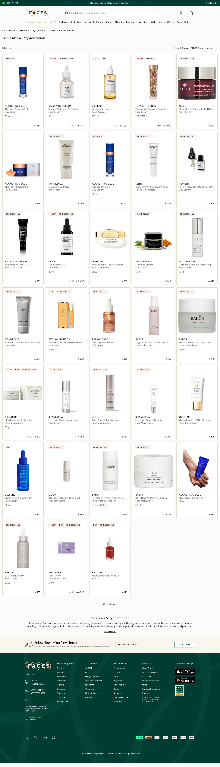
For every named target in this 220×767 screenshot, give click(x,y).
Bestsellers (61, 676)
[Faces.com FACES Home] (37, 12)
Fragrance (61, 680)
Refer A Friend (120, 685)
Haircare (61, 697)
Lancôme (89, 685)
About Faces (148, 668)
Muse (144, 685)
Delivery (117, 689)
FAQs (116, 676)
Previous (70, 2)
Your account (120, 668)
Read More (110, 631)
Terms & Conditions (151, 689)
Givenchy (89, 689)
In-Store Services (150, 672)
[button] (6, 3)
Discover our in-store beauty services (110, 2)
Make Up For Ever (92, 693)
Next (149, 2)
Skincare (61, 689)
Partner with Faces (150, 680)
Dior (87, 672)
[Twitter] (53, 737)
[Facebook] (27, 737)
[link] (109, 22)
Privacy (145, 693)
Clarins (88, 697)
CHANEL (88, 668)
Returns (117, 693)
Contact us (147, 676)
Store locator (119, 701)
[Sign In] (181, 13)
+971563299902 (38, 693)
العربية (15, 2)
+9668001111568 (37, 683)
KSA (8, 3)
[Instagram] (45, 737)
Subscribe (185, 644)
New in (60, 672)
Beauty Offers (63, 701)
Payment (118, 680)
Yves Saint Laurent (93, 680)
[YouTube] (36, 737)
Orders (117, 672)
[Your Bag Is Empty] (191, 13)
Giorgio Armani (92, 676)
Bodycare (61, 693)
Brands (60, 668)
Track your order (121, 697)
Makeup (60, 685)
